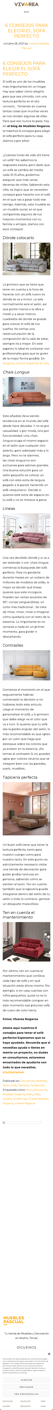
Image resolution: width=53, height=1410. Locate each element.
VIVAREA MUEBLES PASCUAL (26, 4)
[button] (49, 1354)
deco (29, 1089)
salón (29, 1094)
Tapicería (23, 1085)
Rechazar (26, 1387)
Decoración (27, 1080)
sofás (37, 1094)
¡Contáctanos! (13, 1072)
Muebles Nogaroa (14, 1094)
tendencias (20, 1098)
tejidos (7, 1098)
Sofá (13, 1085)
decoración (40, 1089)
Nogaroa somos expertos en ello (26, 363)
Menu (26, 12)
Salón (6, 1085)
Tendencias (37, 1085)
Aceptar (26, 1380)
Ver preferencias (26, 1394)
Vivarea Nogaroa (25, 1103)
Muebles (41, 1080)
